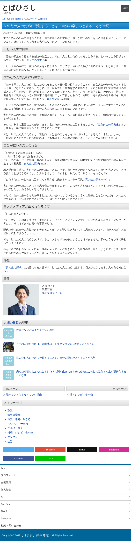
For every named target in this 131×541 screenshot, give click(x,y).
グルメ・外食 (15, 428)
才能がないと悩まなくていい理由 (35, 330)
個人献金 (6, 489)
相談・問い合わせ (11, 525)
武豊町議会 (14, 414)
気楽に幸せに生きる (19, 419)
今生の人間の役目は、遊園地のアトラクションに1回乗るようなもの (55, 343)
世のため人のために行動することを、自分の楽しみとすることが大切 (56, 357)
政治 (10, 410)
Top (3, 468)
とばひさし (19, 7)
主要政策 (6, 482)
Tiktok (82, 449)
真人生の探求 (34, 60)
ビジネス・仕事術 (18, 423)
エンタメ (13, 437)
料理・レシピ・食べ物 (20, 432)
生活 (10, 441)
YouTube (50, 449)
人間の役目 (11, 322)
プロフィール (8, 475)
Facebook (18, 458)
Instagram (114, 449)
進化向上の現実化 (108, 124)
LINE (50, 458)
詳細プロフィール (52, 293)
